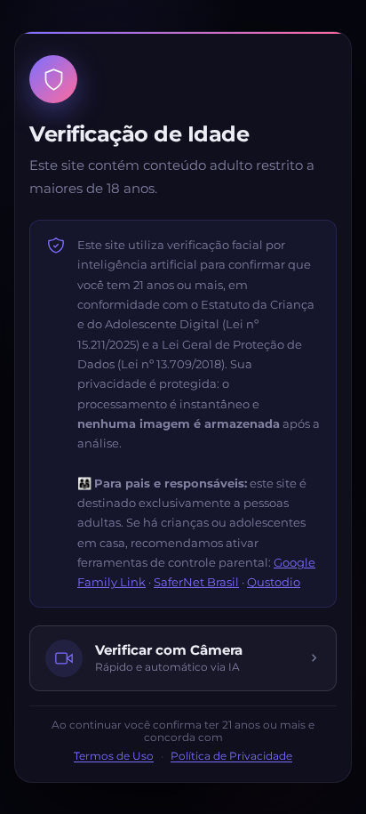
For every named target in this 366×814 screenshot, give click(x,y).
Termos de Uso (114, 756)
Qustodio (273, 582)
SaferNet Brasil (196, 582)
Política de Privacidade (231, 756)
